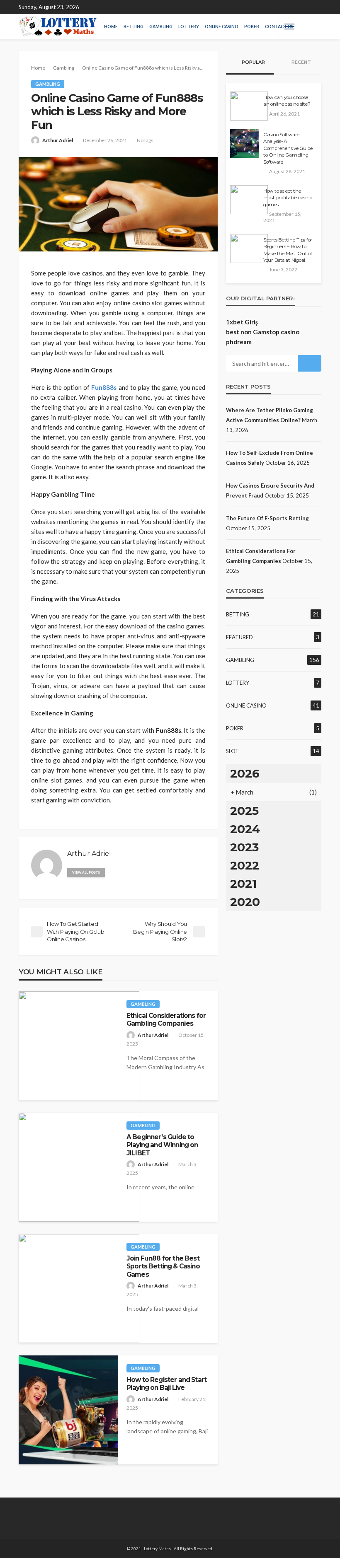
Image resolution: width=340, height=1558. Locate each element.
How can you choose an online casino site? (286, 100)
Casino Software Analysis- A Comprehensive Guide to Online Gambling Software (288, 148)
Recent (300, 62)
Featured (239, 637)
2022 (244, 865)
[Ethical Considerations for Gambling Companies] (79, 1045)
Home (111, 26)
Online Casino (221, 26)
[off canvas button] (289, 26)
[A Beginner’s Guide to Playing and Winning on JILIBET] (79, 1167)
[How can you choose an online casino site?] (249, 106)
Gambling (160, 26)
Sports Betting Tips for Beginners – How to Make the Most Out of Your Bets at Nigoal (287, 250)
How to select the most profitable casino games (287, 198)
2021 (243, 884)
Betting (133, 26)
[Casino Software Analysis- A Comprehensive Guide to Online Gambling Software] (244, 143)
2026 (245, 773)
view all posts (86, 872)
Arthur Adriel (57, 140)
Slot (232, 751)
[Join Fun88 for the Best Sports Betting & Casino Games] (79, 1288)
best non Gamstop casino (262, 332)
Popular (252, 62)
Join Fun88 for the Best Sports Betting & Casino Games (163, 1266)
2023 (244, 847)
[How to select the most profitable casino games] (249, 199)
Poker (251, 26)
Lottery (188, 26)
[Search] (311, 26)
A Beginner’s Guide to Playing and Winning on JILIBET (162, 1145)
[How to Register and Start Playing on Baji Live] (68, 1409)
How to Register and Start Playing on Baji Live (166, 1383)
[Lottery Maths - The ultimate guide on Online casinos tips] (58, 26)
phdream (239, 341)
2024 (245, 829)
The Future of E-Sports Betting (267, 518)
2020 (245, 902)
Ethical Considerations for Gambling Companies (166, 1019)
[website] (114, 871)
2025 (244, 811)
